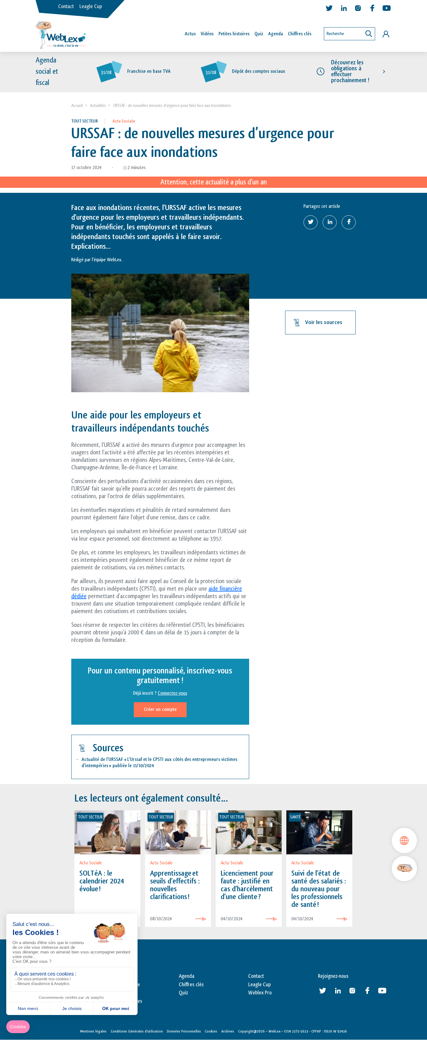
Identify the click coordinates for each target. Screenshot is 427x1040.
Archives (227, 1031)
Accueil (77, 105)
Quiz (258, 34)
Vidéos (207, 34)
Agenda (275, 34)
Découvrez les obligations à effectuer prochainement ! (350, 71)
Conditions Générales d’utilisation (137, 1031)
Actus (190, 34)
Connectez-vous (172, 693)
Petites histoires (234, 34)
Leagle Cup (90, 6)
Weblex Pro (260, 992)
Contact (66, 6)
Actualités (98, 105)
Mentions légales (93, 1031)
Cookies (211, 1031)
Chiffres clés (299, 34)
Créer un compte (160, 709)
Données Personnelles (184, 1031)
